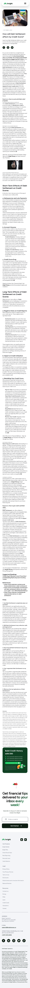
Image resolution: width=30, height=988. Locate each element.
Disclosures (5, 877)
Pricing (4, 894)
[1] (16, 151)
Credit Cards (6, 902)
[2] (14, 280)
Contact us (5, 891)
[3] (21, 474)
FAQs (4, 897)
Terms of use (6, 874)
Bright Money (15, 482)
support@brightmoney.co (9, 927)
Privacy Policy (6, 869)
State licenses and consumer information (13, 880)
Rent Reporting (6, 855)
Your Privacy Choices (8, 872)
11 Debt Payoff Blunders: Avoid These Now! (14, 576)
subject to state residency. (8, 954)
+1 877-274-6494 (7, 935)
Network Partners (7, 883)
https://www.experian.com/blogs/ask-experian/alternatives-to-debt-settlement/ (15, 594)
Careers (4, 908)
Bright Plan (5, 849)
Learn (4, 900)
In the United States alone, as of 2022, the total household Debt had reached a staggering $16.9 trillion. (15, 57)
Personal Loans (6, 858)
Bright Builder (6, 847)
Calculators (6, 905)
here (11, 967)
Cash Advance (6, 861)
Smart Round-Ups (7, 852)
